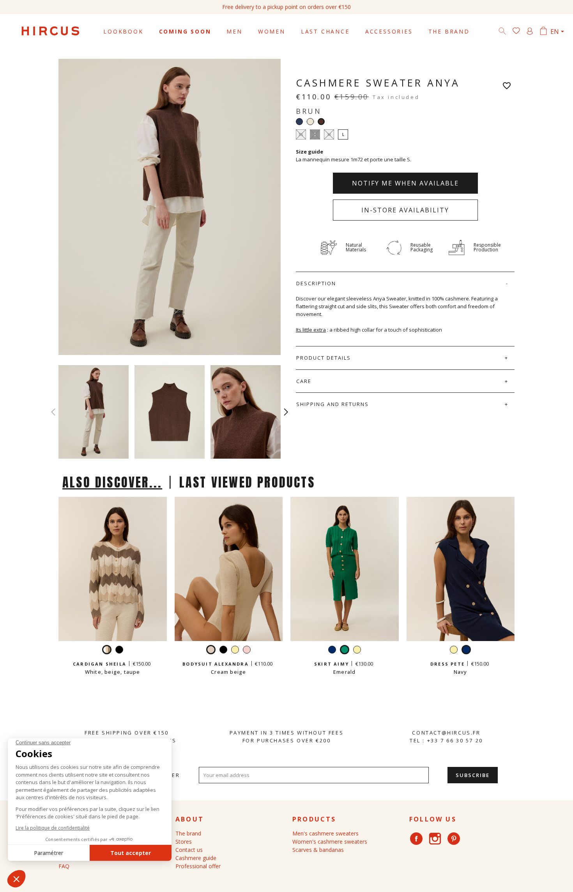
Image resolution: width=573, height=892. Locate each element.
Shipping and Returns (332, 404)
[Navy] (299, 121)
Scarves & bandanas (318, 849)
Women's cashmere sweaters (329, 841)
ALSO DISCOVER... (112, 482)
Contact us (189, 849)
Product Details (323, 357)
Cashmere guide (195, 858)
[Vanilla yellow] (235, 650)
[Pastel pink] (247, 650)
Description (316, 283)
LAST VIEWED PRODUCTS (247, 482)
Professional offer (198, 866)
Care (303, 381)
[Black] (119, 650)
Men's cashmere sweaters (325, 833)
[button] (286, 411)
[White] (310, 121)
